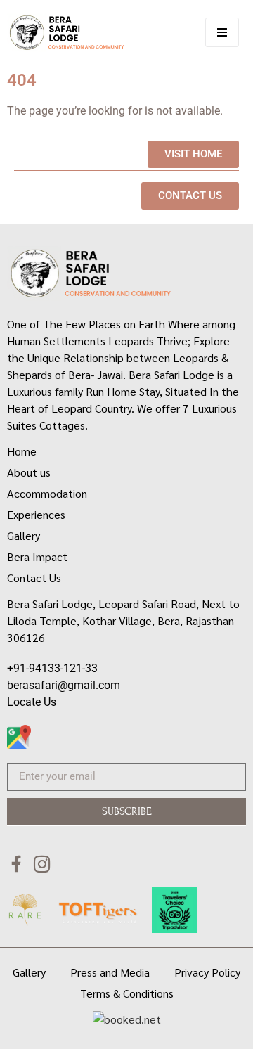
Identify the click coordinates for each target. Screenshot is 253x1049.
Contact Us (34, 577)
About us (29, 472)
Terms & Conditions (127, 993)
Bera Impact (37, 556)
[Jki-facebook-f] (16, 863)
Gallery (23, 535)
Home (22, 451)
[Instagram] (41, 863)
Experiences (36, 514)
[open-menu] (222, 32)
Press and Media (110, 972)
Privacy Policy (207, 972)
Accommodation (47, 493)
